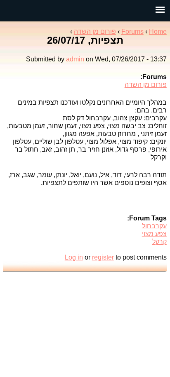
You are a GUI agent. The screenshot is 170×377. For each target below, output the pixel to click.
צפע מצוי (154, 233)
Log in (74, 257)
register (103, 257)
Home (158, 31)
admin (75, 59)
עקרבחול (154, 225)
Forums (132, 31)
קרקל (159, 241)
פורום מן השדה (95, 31)
